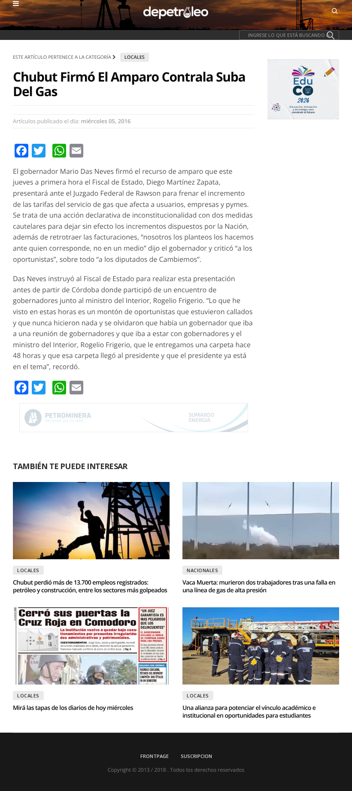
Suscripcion (196, 756)
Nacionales (202, 570)
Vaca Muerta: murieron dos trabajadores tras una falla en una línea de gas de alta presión (258, 586)
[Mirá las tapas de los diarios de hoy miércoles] (91, 646)
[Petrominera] (133, 417)
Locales (134, 57)
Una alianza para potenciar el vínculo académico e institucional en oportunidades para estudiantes (249, 712)
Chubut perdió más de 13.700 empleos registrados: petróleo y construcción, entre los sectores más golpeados (90, 586)
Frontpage (154, 756)
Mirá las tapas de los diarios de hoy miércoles (73, 708)
